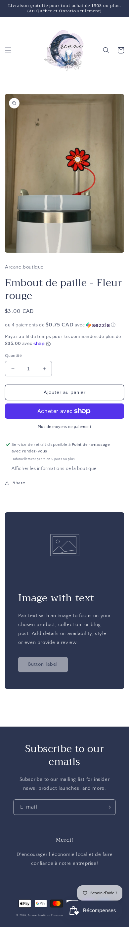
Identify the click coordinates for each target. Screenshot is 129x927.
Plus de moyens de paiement (64, 427)
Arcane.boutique (39, 915)
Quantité (13, 355)
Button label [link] (43, 664)
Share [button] (19, 482)
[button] (8, 50)
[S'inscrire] (108, 807)
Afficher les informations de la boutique (54, 468)
